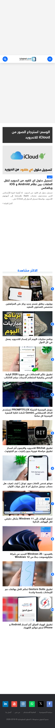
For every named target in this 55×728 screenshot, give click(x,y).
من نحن (17, 712)
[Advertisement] (27, 27)
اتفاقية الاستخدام (30, 712)
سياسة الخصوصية (45, 712)
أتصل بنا (8, 712)
